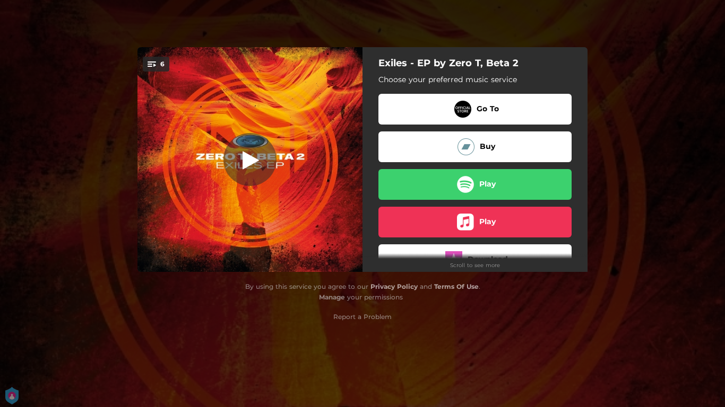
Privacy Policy (394, 286)
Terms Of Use (456, 286)
